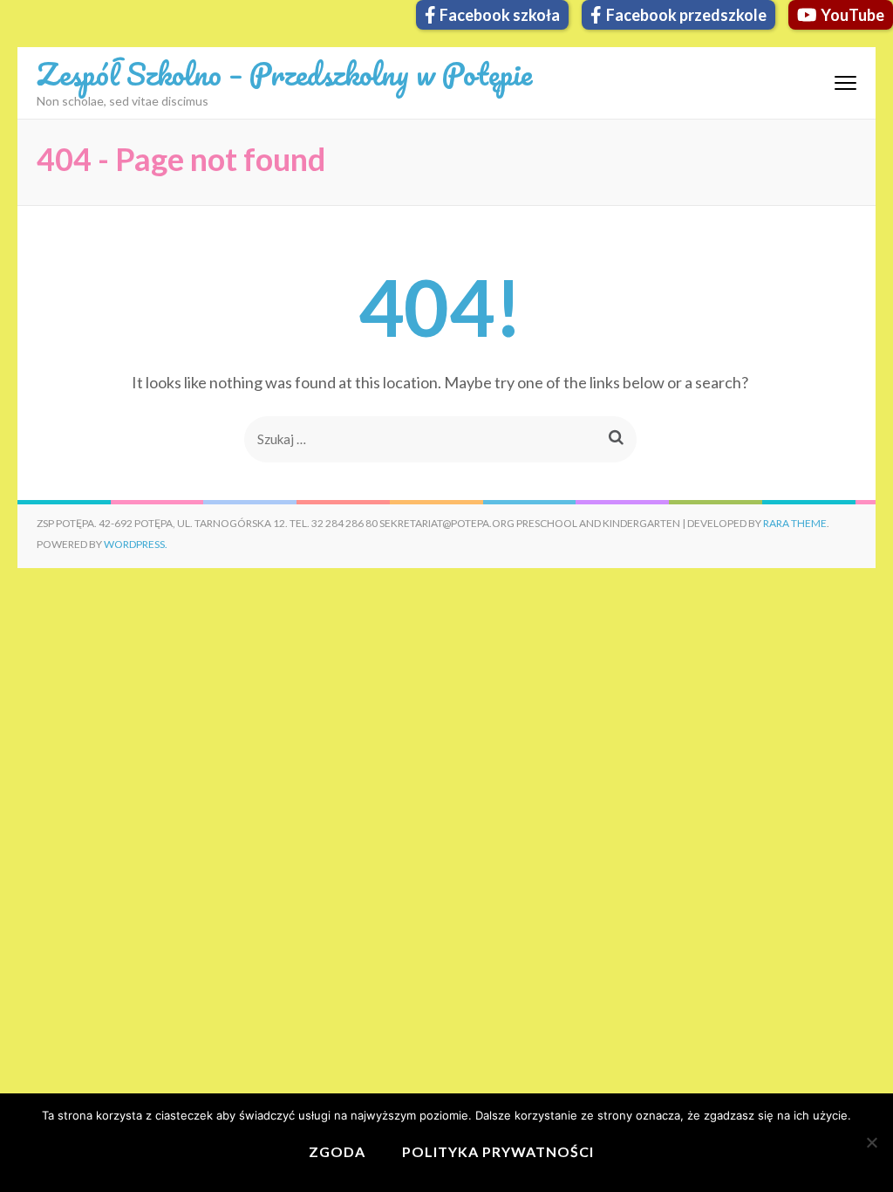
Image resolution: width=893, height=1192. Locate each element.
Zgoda (337, 1151)
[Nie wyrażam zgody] (871, 1142)
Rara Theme (795, 523)
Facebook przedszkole (686, 14)
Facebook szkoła (500, 14)
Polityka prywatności (498, 1151)
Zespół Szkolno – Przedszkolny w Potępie (284, 73)
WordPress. (135, 544)
